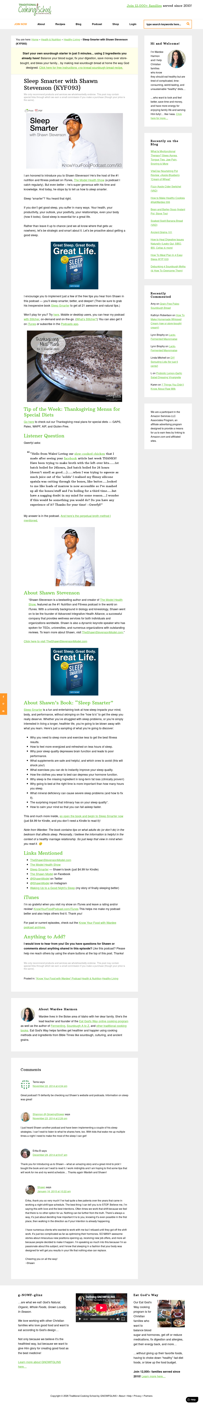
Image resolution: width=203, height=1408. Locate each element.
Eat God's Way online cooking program (103, 1021)
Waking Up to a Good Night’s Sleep (52, 888)
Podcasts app (69, 324)
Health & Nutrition (51, 39)
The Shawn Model (41, 874)
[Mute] (118, 1319)
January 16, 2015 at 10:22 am (54, 1191)
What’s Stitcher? (86, 319)
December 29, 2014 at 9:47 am (50, 1155)
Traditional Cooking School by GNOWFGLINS (35, 9)
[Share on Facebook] (3, 696)
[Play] (80, 1319)
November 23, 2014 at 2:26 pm (50, 1118)
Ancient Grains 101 (161, 232)
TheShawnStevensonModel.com (102, 632)
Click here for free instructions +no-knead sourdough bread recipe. (81, 67)
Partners (148, 1395)
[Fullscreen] (123, 1319)
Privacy (138, 1395)
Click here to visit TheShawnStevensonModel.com (55, 641)
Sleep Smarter (60, 305)
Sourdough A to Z (78, 1026)
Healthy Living (72, 39)
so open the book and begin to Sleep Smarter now (91, 816)
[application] (101, 1307)
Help (129, 1395)
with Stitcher (31, 319)
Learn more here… (154, 1376)
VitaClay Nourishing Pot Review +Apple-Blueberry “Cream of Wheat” (165, 175)
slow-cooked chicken (89, 454)
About (122, 1395)
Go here (29, 422)
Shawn (41, 1187)
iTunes (32, 324)
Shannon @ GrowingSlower (48, 1114)
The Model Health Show (89, 180)
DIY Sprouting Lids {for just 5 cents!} (164, 362)
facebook (70, 458)
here (56, 314)
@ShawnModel (39, 878)
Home (35, 39)
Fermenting (58, 1026)
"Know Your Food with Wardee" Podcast (58, 978)
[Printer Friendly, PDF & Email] (33, 110)
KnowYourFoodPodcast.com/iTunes (56, 909)
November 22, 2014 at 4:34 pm (50, 1086)
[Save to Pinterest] (3, 704)
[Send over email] (3, 711)
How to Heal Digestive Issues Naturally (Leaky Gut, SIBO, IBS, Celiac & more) (167, 243)
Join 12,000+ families (144, 6)
